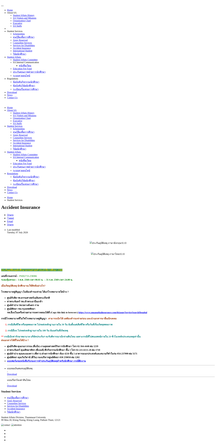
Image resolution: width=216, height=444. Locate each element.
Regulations (12, 173)
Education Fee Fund (22, 68)
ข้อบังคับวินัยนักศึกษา (24, 85)
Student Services (14, 126)
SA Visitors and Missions (24, 18)
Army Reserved (20, 40)
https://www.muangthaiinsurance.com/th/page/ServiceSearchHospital (112, 312)
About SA (12, 110)
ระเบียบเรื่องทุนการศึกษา (25, 89)
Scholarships (19, 34)
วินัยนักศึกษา (19, 54)
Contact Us (12, 97)
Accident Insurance (22, 48)
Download (12, 92)
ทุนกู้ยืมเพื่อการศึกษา (23, 37)
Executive (17, 23)
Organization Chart (22, 20)
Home (10, 10)
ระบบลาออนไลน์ (21, 75)
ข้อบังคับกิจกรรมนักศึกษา (26, 82)
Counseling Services (22, 43)
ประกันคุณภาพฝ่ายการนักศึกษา (29, 72)
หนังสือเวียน (25, 65)
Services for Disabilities (24, 45)
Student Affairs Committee (25, 59)
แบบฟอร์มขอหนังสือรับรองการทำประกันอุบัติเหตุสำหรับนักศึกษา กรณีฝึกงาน (46, 361)
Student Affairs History (23, 15)
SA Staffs (17, 26)
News (9, 95)
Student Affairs (14, 57)
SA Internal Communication (26, 157)
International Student (22, 50)
